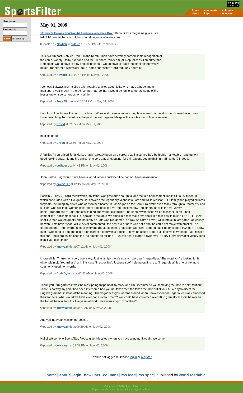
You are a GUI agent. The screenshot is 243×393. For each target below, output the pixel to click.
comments (210, 10)
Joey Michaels (66, 101)
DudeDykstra (65, 273)
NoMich (62, 44)
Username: (9, 21)
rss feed (128, 375)
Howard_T (63, 75)
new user (228, 13)
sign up (20, 38)
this (97, 338)
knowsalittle (64, 246)
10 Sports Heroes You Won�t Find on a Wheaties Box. (76, 33)
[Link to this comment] (41, 75)
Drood (60, 124)
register (146, 357)
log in (133, 357)
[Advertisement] (203, 53)
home (195, 10)
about (195, 13)
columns (227, 10)
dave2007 (63, 184)
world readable (192, 375)
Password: (9, 29)
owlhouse (62, 165)
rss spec (146, 375)
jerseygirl (62, 345)
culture (75, 44)
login (207, 13)
